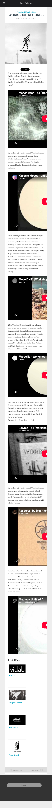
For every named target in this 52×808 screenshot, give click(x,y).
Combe (33, 18)
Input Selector (26, 3)
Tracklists (32, 12)
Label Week (25, 12)
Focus (19, 12)
